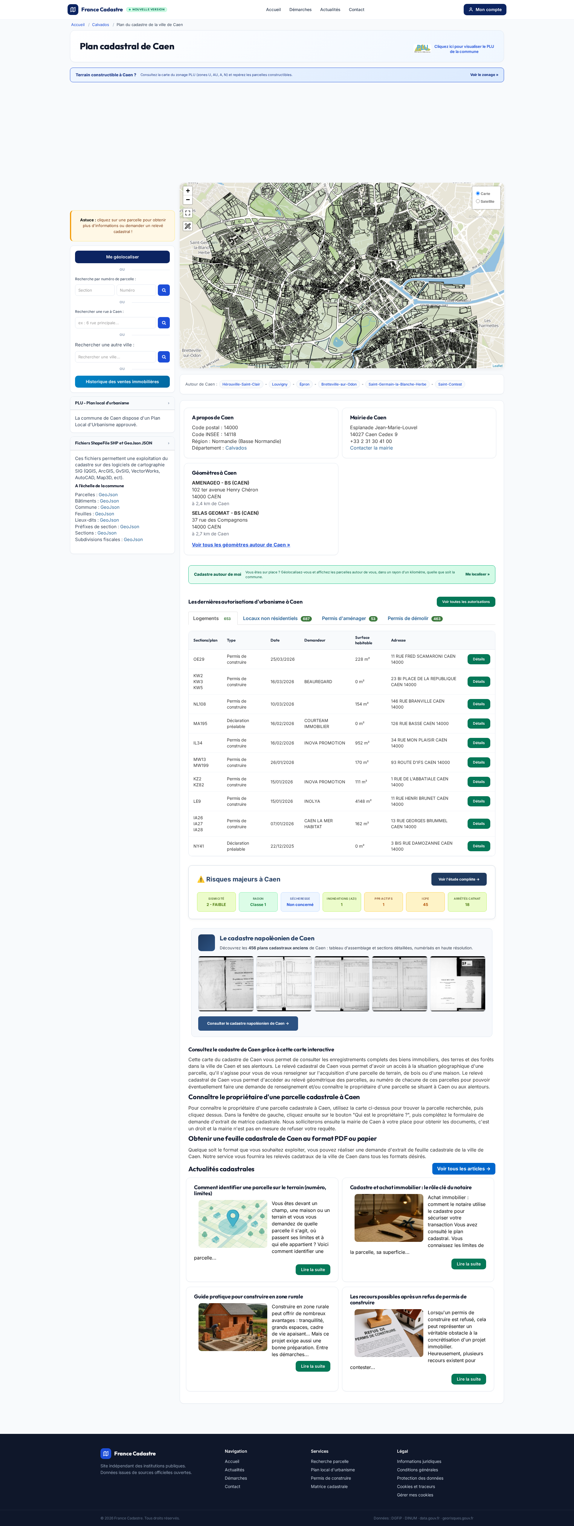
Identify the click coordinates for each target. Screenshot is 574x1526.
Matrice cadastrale (329, 1486)
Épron (304, 384)
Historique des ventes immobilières (122, 381)
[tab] (122, 403)
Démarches (300, 9)
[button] (122, 403)
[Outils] (187, 226)
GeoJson (108, 494)
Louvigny (280, 384)
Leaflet (498, 365)
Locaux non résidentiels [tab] (276, 618)
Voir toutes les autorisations (466, 601)
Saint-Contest (450, 384)
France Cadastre (122, 9)
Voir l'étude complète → (459, 879)
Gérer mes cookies (415, 1494)
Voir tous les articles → (464, 1169)
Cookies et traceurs (416, 1486)
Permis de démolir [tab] (414, 618)
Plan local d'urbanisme (333, 1469)
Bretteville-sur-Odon (339, 384)
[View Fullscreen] (187, 212)
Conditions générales (417, 1469)
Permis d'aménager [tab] (348, 618)
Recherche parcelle (330, 1461)
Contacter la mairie (371, 448)
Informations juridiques (419, 1461)
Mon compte (489, 9)
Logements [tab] (212, 618)
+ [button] (188, 190)
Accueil (273, 9)
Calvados (100, 24)
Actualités (330, 9)
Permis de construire (331, 1478)
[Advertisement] (287, 133)
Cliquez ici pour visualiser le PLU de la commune (464, 49)
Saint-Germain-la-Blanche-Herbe (397, 384)
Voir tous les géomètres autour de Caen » (241, 545)
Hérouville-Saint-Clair (241, 384)
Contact (356, 9)
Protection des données (420, 1478)
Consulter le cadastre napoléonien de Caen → (248, 1023)
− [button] (188, 199)
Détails (479, 659)
